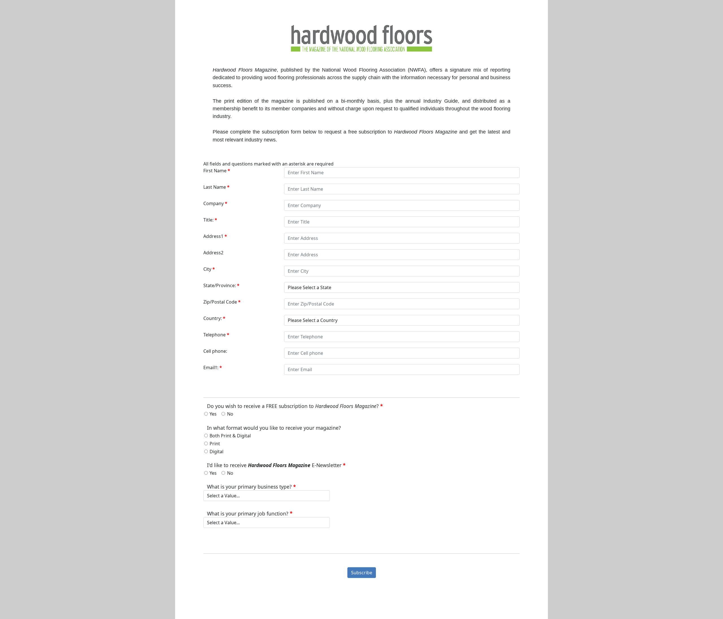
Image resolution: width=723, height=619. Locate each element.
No (230, 414)
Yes (213, 414)
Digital (216, 451)
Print (215, 443)
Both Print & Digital (230, 436)
